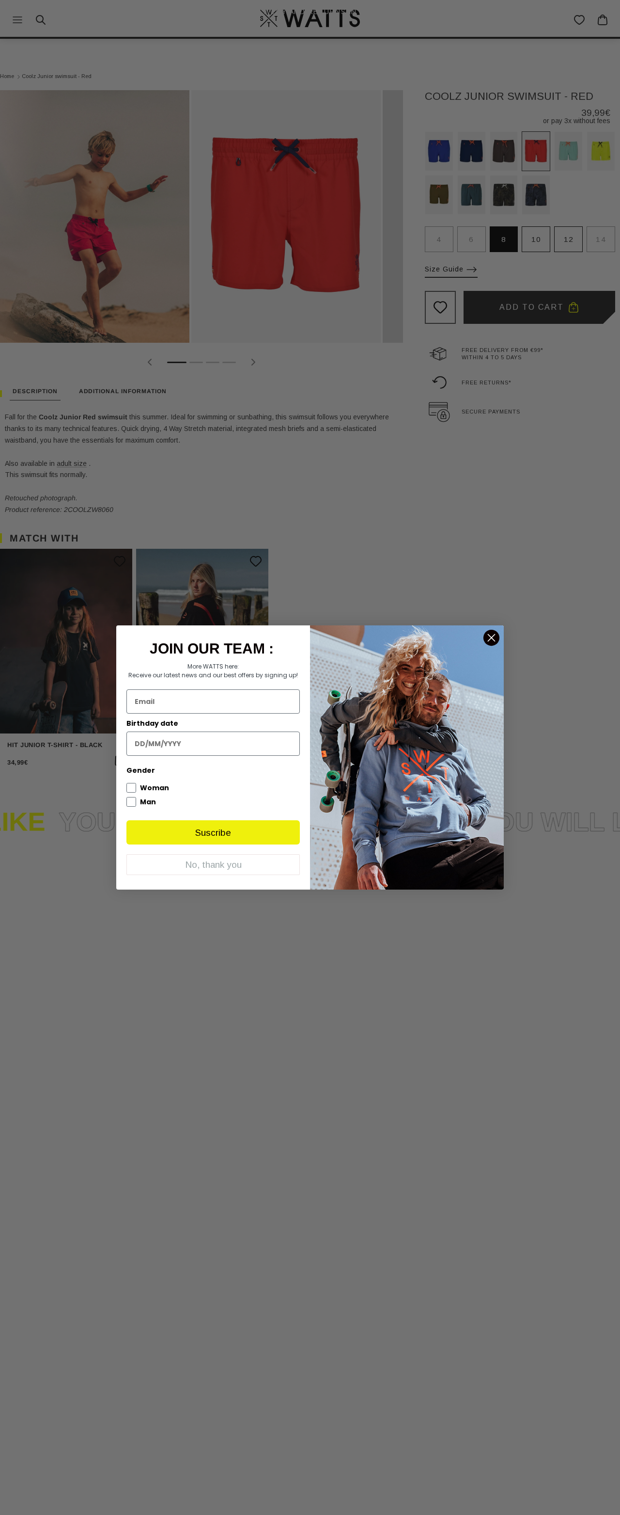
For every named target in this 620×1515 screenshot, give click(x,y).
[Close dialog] (491, 637)
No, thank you (213, 865)
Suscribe (213, 833)
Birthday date (152, 723)
